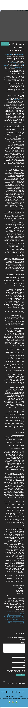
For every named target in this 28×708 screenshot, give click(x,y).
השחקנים (21, 64)
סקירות (19, 692)
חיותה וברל (12, 619)
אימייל (23, 660)
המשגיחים (21, 618)
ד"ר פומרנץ (14, 616)
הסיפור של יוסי (14, 618)
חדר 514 (17, 619)
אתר (24, 665)
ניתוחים (24, 692)
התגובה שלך (21, 642)
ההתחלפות (7, 616)
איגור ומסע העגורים (15, 615)
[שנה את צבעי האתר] (5, 44)
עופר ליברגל (8, 54)
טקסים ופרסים (11, 612)
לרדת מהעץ (16, 621)
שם (23, 655)
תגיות (14, 692)
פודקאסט (13, 696)
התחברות (20, 696)
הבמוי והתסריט (12, 63)
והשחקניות (16, 64)
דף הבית (3, 692)
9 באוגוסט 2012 (19, 54)
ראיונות (7, 696)
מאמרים (22, 613)
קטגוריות (9, 692)
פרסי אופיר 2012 (14, 622)
